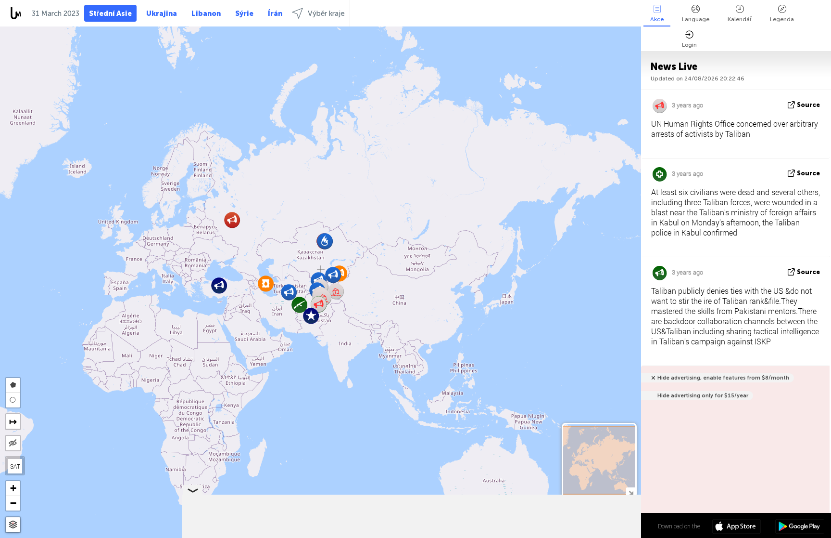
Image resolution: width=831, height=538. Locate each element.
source (808, 104)
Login (689, 44)
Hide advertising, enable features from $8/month (723, 378)
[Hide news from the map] (13, 443)
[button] (333, 274)
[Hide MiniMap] (630, 492)
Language (695, 19)
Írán (275, 13)
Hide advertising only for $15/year (702, 396)
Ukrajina (161, 13)
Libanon (206, 13)
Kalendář (740, 19)
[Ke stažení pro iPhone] (736, 527)
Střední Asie (110, 13)
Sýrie (244, 13)
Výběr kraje (326, 13)
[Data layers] (13, 524)
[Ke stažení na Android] (799, 527)
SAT (15, 466)
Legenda (782, 19)
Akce (657, 19)
